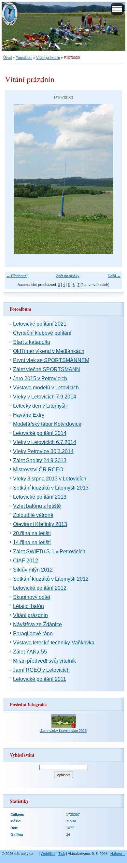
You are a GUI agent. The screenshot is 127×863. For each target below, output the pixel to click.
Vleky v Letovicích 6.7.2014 (44, 442)
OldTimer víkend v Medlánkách (48, 351)
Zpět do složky (67, 276)
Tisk (61, 854)
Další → (114, 276)
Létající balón (28, 606)
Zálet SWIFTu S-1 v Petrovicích (49, 551)
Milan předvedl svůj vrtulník (44, 661)
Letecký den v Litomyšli (40, 406)
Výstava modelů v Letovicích (46, 387)
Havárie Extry (28, 415)
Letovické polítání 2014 (39, 433)
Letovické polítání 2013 (39, 497)
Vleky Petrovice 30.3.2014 (43, 451)
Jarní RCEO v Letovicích (41, 670)
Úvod (7, 58)
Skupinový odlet (31, 597)
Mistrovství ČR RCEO (38, 469)
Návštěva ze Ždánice (37, 624)
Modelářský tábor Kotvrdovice (47, 424)
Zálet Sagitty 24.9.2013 (39, 460)
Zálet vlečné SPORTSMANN (46, 369)
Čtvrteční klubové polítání (42, 333)
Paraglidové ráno (33, 633)
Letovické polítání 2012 (39, 588)
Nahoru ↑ (117, 854)
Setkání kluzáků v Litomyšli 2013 (51, 488)
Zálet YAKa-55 (30, 651)
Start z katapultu (31, 342)
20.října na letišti (32, 533)
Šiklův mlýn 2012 (33, 570)
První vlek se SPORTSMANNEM (51, 360)
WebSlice (48, 854)
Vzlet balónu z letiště (37, 506)
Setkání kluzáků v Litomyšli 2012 (51, 579)
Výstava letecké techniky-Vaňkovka (53, 642)
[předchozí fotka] (15, 179)
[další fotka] (111, 179)
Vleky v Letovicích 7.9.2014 (44, 396)
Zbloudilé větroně (33, 515)
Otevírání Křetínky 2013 (40, 524)
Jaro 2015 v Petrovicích (40, 378)
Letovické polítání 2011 (39, 679)
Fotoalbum (24, 58)
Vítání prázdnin (48, 58)
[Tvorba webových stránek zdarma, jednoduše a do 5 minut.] (36, 854)
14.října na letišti (32, 542)
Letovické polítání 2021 (39, 324)
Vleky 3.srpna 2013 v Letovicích (49, 478)
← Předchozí (17, 276)
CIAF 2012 (25, 560)
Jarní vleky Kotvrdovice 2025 (63, 731)
